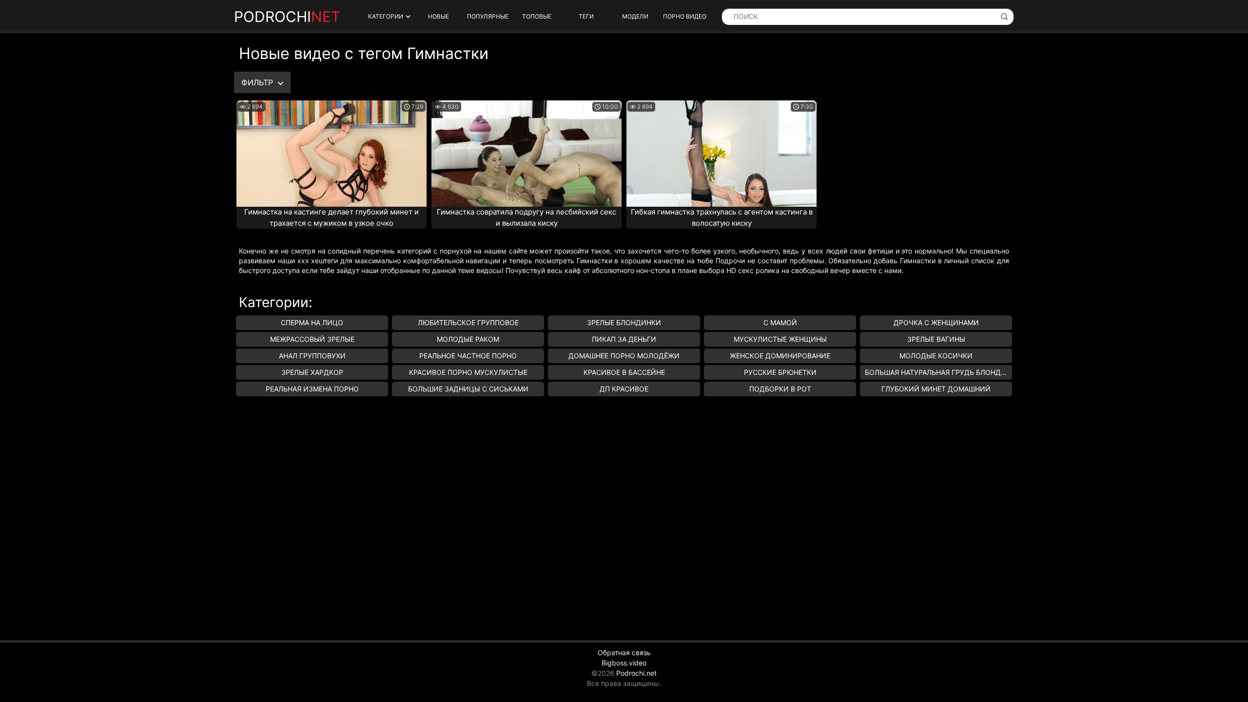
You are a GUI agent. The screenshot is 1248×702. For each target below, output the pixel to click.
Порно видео (684, 16)
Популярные (487, 16)
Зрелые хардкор (312, 372)
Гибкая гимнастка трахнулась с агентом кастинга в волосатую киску (722, 217)
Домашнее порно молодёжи (624, 355)
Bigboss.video (624, 663)
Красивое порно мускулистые (468, 372)
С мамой (780, 322)
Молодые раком (468, 339)
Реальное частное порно (468, 355)
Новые (438, 16)
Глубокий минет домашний (936, 389)
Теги (586, 16)
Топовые (536, 16)
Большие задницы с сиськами (468, 389)
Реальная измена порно (312, 389)
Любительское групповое (468, 322)
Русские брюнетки (780, 372)
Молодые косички (936, 355)
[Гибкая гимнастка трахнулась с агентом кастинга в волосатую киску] (721, 153)
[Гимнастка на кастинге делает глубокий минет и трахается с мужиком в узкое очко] (331, 153)
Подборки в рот (780, 389)
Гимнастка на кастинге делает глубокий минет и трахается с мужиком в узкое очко (331, 217)
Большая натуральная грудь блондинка (938, 372)
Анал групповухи (312, 355)
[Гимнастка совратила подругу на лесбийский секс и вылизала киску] (526, 153)
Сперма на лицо (312, 322)
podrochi (287, 16)
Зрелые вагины (936, 339)
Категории (385, 16)
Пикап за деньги (624, 339)
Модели (635, 16)
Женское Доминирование (780, 355)
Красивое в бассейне (624, 372)
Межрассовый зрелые (312, 339)
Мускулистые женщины (780, 339)
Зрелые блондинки (624, 322)
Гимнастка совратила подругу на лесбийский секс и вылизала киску (526, 217)
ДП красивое (624, 389)
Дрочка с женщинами (936, 322)
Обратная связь (624, 652)
